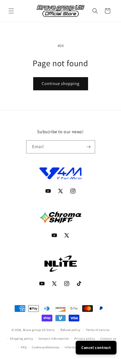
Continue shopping (61, 83)
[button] (11, 11)
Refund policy (70, 330)
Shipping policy (21, 338)
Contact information (54, 338)
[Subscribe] (88, 146)
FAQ (23, 347)
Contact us (108, 338)
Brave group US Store (39, 330)
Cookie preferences (46, 347)
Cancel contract (96, 347)
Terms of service (97, 330)
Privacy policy (84, 338)
